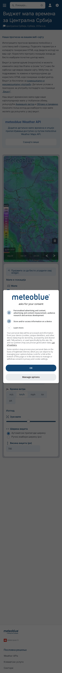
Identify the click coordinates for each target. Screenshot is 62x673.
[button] (31, 328)
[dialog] (31, 336)
